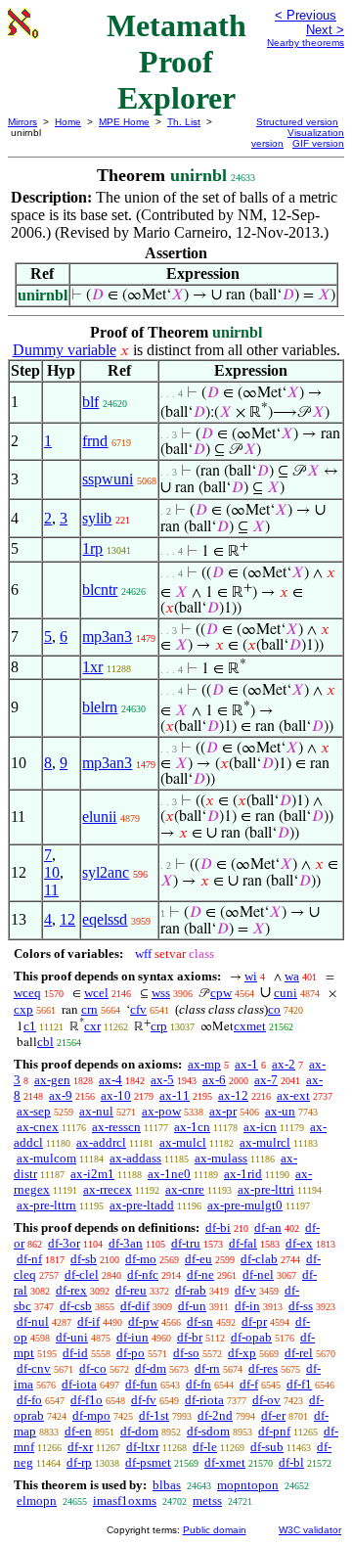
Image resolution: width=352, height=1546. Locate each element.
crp (159, 1026)
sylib (96, 518)
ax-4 (110, 1079)
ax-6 (214, 1079)
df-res (263, 1368)
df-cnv (34, 1368)
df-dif (135, 1305)
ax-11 (174, 1095)
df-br (189, 1337)
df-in (247, 1305)
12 (67, 919)
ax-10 (116, 1095)
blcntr (99, 589)
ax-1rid (243, 1173)
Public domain (214, 1529)
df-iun (132, 1337)
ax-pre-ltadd (142, 1205)
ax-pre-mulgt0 (245, 1205)
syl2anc (105, 872)
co (274, 1009)
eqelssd (104, 919)
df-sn (200, 1321)
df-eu (198, 1258)
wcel (96, 992)
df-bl (291, 1462)
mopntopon (248, 1485)
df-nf (29, 1258)
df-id (75, 1352)
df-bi (218, 1227)
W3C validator (310, 1529)
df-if (88, 1321)
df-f (249, 1384)
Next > (325, 30)
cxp (23, 1009)
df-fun (141, 1384)
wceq (27, 992)
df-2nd (215, 1415)
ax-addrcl (101, 1142)
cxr (92, 1026)
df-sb (83, 1258)
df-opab (251, 1337)
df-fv (143, 1399)
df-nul (33, 1321)
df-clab (259, 1258)
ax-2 (283, 1064)
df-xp (242, 1352)
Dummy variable (64, 349)
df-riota (204, 1399)
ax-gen (52, 1079)
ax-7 (266, 1079)
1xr (92, 667)
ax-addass (135, 1158)
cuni (285, 992)
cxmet (250, 1026)
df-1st (154, 1415)
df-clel (82, 1274)
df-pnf (274, 1431)
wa (292, 976)
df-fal (243, 1243)
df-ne (200, 1274)
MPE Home (124, 121)
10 (52, 872)
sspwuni (107, 479)
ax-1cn (192, 1126)
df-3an (126, 1243)
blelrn (99, 707)
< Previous (305, 15)
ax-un (280, 1111)
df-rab (190, 1290)
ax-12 (233, 1095)
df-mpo (91, 1415)
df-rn (207, 1368)
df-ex (299, 1243)
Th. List (183, 121)
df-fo (29, 1399)
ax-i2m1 (92, 1173)
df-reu (131, 1290)
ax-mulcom (46, 1158)
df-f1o (86, 1399)
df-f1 (299, 1384)
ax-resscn (116, 1126)
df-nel (258, 1274)
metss (207, 1500)
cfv (138, 1009)
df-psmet (148, 1462)
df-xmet (224, 1462)
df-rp (79, 1462)
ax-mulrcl (265, 1142)
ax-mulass (221, 1158)
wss (161, 992)
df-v (245, 1290)
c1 (29, 1026)
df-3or (64, 1243)
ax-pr (223, 1111)
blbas (167, 1485)
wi (250, 976)
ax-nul (96, 1111)
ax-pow (161, 1111)
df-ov (266, 1399)
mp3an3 (107, 636)
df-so (186, 1352)
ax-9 (60, 1095)
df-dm (150, 1368)
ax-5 (162, 1079)
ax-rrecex (107, 1189)
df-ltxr (142, 1446)
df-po (130, 1352)
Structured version (297, 121)
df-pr (254, 1321)
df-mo (140, 1258)
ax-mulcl (182, 1142)
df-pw (143, 1321)
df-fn (198, 1384)
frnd (95, 440)
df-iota (79, 1384)
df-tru (185, 1243)
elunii (99, 816)
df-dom (139, 1431)
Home (68, 121)
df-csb (76, 1305)
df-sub (267, 1446)
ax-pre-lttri (266, 1189)
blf (90, 401)
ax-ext (293, 1095)
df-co (93, 1368)
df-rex (71, 1290)
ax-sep (34, 1111)
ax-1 (246, 1064)
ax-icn (260, 1126)
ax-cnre (184, 1189)
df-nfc (142, 1274)
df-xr (80, 1446)
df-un (192, 1305)
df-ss (300, 1305)
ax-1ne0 (169, 1173)
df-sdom (208, 1431)
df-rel (299, 1352)
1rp (92, 548)
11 (51, 890)
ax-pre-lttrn (46, 1205)
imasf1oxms (124, 1500)
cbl (45, 1041)
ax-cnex (38, 1126)
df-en (78, 1431)
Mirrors (22, 121)
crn (89, 1009)
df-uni (72, 1337)
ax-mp (204, 1064)
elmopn (37, 1500)
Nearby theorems (305, 42)
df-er (273, 1415)
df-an (268, 1227)
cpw (221, 992)
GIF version (318, 143)
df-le (205, 1446)
